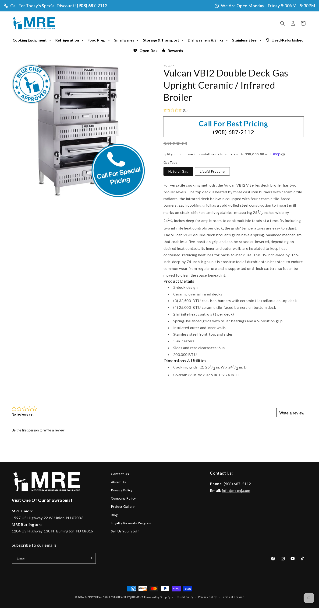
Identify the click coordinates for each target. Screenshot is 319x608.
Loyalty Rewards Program (131, 523)
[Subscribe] (90, 557)
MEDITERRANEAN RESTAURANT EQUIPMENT (114, 597)
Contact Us (120, 474)
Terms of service (232, 597)
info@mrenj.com (236, 490)
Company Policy (123, 498)
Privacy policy (207, 597)
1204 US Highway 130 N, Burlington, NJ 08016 (52, 531)
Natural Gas (178, 171)
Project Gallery (123, 507)
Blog (114, 515)
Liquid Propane (212, 171)
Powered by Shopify (157, 597)
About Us (118, 482)
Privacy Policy (122, 490)
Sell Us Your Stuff (125, 531)
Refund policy (184, 597)
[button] (282, 23)
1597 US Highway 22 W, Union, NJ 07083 (47, 517)
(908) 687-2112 (92, 5)
